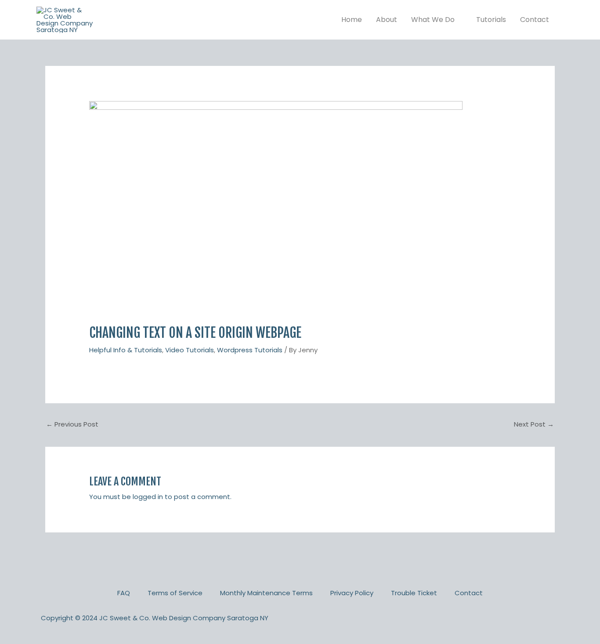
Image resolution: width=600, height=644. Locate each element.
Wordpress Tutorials (249, 350)
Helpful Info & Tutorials (125, 350)
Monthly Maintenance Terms (266, 592)
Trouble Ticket (414, 592)
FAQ (123, 592)
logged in (148, 496)
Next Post (534, 424)
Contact (469, 592)
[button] (458, 19)
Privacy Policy (351, 592)
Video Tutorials (189, 350)
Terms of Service (175, 592)
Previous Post (72, 424)
